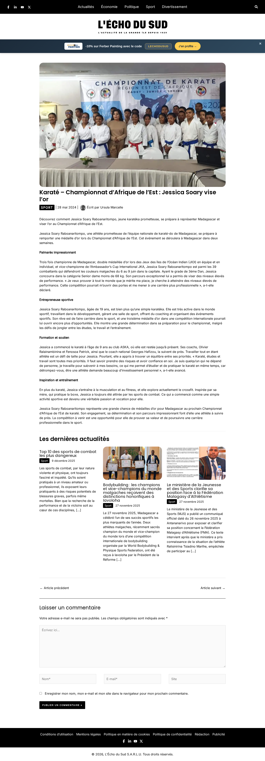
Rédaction (202, 734)
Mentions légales (88, 734)
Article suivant (213, 588)
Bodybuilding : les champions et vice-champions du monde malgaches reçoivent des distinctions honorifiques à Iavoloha (132, 492)
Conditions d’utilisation (56, 734)
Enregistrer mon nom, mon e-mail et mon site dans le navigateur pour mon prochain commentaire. (117, 693)
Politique (132, 7)
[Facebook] (8, 7)
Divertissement (174, 7)
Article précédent (54, 588)
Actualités (86, 7)
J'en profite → (188, 46)
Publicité (218, 734)
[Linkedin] (15, 7)
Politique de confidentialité (172, 734)
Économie (109, 7)
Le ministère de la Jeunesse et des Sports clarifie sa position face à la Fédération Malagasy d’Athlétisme (195, 490)
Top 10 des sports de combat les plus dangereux (67, 453)
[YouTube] (22, 7)
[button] (256, 6)
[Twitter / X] (29, 7)
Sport (150, 7)
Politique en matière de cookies (127, 734)
